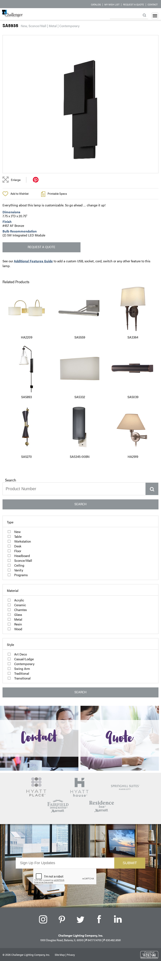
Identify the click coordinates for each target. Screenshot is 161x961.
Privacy (71, 955)
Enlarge (16, 180)
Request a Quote (133, 4)
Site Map (60, 955)
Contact (153, 4)
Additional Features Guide (33, 261)
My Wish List (111, 4)
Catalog (96, 4)
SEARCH (80, 503)
